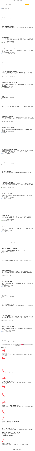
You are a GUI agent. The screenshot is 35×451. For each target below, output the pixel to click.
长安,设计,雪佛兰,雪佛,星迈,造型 (10, 197)
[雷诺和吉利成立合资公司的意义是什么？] (6, 98)
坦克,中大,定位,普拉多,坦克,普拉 (10, 97)
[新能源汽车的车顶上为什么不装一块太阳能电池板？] (7, 42)
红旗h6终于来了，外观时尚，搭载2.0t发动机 (8, 26)
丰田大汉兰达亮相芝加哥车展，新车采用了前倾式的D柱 (9, 149)
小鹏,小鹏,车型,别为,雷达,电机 (10, 41)
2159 (27, 344)
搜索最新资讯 (27, 4)
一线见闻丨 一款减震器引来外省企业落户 (7, 413)
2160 (29, 344)
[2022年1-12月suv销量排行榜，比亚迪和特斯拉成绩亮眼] (8, 53)
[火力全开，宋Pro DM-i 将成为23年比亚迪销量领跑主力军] (8, 242)
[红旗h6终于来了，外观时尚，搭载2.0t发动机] (6, 19)
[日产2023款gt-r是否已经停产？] (5, 8)
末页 (18, 345)
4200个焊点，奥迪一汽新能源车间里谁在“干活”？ (8, 381)
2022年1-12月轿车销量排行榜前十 (6, 238)
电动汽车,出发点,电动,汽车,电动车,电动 (11, 341)
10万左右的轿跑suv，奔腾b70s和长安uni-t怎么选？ (9, 193)
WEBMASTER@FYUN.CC (19, 449)
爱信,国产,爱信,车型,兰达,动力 (10, 230)
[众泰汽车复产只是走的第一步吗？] (5, 153)
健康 (22, 0)
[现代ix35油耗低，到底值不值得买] (5, 164)
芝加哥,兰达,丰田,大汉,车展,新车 (10, 152)
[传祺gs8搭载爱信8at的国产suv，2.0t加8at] (6, 220)
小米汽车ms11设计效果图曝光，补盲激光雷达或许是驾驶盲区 (10, 259)
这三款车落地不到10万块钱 (5, 215)
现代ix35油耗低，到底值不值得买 (6, 171)
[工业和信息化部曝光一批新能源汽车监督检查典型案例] (3, 386)
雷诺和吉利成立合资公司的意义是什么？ (7, 105)
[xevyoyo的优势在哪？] (4, 132)
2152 (13, 344)
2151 (11, 344)
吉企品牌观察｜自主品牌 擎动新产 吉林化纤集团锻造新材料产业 (10, 421)
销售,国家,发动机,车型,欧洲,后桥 (10, 18)
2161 (31, 344)
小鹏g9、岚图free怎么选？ (5, 37)
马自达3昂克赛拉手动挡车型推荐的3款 (7, 281)
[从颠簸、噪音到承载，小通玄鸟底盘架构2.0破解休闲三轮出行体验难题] (3, 402)
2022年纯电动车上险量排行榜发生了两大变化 (8, 315)
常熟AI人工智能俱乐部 (21, 448)
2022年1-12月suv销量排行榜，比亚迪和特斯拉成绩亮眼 (9, 60)
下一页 (16, 345)
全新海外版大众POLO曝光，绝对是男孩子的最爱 (8, 326)
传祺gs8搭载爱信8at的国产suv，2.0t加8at (8, 226)
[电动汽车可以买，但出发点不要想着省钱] (6, 331)
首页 (6, 344)
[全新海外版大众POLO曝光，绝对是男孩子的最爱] (7, 320)
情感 (18, 0)
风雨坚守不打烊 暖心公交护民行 (6, 353)
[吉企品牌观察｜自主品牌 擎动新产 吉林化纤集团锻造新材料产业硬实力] (3, 418)
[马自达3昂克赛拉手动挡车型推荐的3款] (6, 275)
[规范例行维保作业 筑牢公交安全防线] (3, 358)
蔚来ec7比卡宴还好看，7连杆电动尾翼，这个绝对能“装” (9, 71)
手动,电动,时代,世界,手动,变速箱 (10, 296)
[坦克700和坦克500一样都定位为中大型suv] (6, 87)
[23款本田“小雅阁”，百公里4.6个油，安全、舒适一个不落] (8, 76)
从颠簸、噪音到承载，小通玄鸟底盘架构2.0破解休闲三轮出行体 (10, 405)
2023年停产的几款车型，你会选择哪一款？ (8, 182)
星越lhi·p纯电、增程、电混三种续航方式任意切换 (8, 304)
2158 (25, 344)
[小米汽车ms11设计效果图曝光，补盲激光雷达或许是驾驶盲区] (9, 252)
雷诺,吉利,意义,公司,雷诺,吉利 (10, 108)
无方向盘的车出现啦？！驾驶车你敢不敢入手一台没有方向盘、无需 (10, 432)
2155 (19, 344)
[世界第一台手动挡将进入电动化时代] (5, 286)
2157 (23, 344)
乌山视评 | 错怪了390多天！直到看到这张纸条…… (8, 435)
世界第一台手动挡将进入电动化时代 (7, 292)
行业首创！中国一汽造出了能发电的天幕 (7, 372)
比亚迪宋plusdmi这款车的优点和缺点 (7, 270)
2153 (15, 344)
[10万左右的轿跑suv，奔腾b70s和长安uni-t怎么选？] (7, 187)
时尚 (17, 0)
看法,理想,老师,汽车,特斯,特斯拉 (10, 131)
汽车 (20, 0)
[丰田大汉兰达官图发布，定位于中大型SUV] (6, 198)
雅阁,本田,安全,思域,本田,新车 (10, 86)
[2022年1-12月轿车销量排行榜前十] (5, 231)
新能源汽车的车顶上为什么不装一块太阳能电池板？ (9, 48)
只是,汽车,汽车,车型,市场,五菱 (10, 163)
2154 (17, 344)
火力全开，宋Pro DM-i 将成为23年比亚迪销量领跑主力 (9, 248)
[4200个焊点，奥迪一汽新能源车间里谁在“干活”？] (3, 378)
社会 (15, 0)
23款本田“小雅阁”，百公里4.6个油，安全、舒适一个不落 (9, 82)
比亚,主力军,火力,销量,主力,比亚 (10, 251)
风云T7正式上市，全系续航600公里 (6, 424)
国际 (14, 0)
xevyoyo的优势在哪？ (5, 138)
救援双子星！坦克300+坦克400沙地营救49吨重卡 (8, 428)
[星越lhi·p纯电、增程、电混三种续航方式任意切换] (7, 297)
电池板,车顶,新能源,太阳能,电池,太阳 (11, 52)
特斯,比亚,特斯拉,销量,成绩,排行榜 (11, 63)
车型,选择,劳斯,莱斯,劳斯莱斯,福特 (11, 186)
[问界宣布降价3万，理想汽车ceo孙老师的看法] (7, 121)
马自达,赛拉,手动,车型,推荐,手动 (10, 285)
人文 (19, 0)
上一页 (9, 344)
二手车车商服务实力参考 (5, 396)
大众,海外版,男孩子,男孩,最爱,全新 (11, 330)
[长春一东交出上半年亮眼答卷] (3, 440)
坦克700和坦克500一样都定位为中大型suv (8, 93)
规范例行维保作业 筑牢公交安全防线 (7, 360)
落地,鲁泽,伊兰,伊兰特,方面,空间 (10, 219)
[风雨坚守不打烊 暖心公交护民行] (3, 350)
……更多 (4, 17)
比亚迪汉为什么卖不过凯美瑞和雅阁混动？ (7, 116)
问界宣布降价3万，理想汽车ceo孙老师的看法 (8, 127)
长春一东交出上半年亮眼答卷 (6, 443)
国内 (13, 0)
